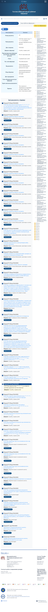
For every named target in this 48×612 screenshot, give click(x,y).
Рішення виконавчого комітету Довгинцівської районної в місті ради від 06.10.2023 (41, 80)
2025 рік (38, 33)
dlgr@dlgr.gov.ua (10, 566)
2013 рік (37, 237)
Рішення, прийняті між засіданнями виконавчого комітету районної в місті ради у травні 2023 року (42, 155)
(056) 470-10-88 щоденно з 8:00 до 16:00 (6, 572)
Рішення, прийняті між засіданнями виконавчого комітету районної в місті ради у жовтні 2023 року (42, 86)
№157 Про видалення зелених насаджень (14, 164)
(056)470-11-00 (10, 565)
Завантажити (7, 120)
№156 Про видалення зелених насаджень (14, 173)
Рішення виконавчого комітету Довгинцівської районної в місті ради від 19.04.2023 (41, 161)
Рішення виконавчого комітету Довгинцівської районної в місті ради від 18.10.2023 (41, 75)
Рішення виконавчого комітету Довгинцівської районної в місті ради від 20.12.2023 (41, 40)
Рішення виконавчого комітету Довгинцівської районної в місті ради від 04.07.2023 (41, 121)
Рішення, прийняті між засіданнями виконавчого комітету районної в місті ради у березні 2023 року (42, 185)
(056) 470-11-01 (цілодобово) (40, 563)
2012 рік (37, 239)
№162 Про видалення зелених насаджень (14, 116)
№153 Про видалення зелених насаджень (14, 201)
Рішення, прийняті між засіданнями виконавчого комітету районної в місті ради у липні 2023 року (42, 126)
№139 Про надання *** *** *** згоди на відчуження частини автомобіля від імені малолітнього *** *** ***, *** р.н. (17, 368)
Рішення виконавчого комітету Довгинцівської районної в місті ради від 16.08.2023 (41, 103)
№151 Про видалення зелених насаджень (14, 220)
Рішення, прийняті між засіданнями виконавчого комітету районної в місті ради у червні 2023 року (42, 138)
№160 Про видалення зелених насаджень (14, 135)
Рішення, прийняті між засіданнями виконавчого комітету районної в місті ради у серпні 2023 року (42, 109)
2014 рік (37, 236)
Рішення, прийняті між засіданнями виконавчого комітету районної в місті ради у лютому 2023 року (42, 208)
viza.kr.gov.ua (39, 579)
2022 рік (38, 223)
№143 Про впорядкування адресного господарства (16, 316)
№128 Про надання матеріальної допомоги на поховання (17, 479)
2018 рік (37, 229)
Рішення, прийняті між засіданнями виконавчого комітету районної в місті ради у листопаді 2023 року (42, 69)
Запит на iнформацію (40, 25)
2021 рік (37, 224)
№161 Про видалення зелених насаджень (14, 126)
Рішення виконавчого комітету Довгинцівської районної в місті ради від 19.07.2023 (41, 115)
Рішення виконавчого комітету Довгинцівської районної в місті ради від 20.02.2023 (41, 190)
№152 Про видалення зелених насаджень (14, 211)
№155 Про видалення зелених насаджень (14, 182)
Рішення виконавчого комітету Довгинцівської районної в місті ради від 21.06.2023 (41, 132)
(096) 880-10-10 (40, 561)
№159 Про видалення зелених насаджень (14, 145)
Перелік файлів (8, 279)
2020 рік (38, 226)
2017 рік (37, 231)
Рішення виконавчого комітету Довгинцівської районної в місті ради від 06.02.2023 (41, 202)
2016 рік (37, 233)
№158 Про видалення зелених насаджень (14, 154)
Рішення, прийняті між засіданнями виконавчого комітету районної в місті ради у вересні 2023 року (42, 98)
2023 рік (38, 36)
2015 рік (37, 234)
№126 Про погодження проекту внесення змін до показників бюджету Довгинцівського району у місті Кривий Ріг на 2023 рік (16, 504)
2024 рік (38, 35)
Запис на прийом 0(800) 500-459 (40, 578)
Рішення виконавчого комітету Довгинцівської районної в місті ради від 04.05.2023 (41, 149)
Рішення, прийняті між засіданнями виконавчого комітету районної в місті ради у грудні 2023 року (42, 52)
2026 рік (38, 32)
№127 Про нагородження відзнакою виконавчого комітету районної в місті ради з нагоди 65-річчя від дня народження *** (17, 492)
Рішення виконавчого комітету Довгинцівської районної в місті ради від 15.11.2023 (41, 63)
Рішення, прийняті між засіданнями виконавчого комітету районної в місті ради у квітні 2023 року (42, 167)
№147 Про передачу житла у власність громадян (15, 264)
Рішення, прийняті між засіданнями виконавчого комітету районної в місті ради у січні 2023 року (42, 219)
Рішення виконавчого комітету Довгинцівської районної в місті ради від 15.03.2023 (41, 173)
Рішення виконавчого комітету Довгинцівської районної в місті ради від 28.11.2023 (41, 57)
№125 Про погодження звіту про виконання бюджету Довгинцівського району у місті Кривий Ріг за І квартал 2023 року (17, 516)
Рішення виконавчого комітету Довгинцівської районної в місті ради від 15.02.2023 (41, 196)
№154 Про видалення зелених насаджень (14, 192)
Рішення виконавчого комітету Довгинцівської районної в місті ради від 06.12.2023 (41, 46)
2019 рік (37, 228)
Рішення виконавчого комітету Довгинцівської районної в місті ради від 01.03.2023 (41, 179)
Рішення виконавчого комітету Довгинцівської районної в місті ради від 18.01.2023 (41, 213)
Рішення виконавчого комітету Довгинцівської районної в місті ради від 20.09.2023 (41, 92)
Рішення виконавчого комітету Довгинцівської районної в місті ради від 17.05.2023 (41, 144)
